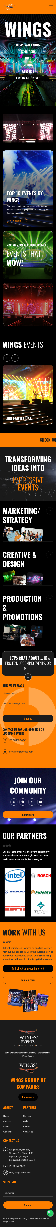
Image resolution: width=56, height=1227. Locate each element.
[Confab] (9, 7)
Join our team (28, 980)
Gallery (26, 1121)
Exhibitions (28, 51)
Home (6, 1116)
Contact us (28, 1132)
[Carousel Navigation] (28, 358)
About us (7, 1121)
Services (27, 1116)
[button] (28, 524)
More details (15, 220)
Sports (28, 65)
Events (6, 1126)
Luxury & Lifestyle (28, 78)
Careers (26, 1126)
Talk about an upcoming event (28, 968)
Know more (28, 815)
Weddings (28, 71)
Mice (28, 58)
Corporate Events (28, 45)
